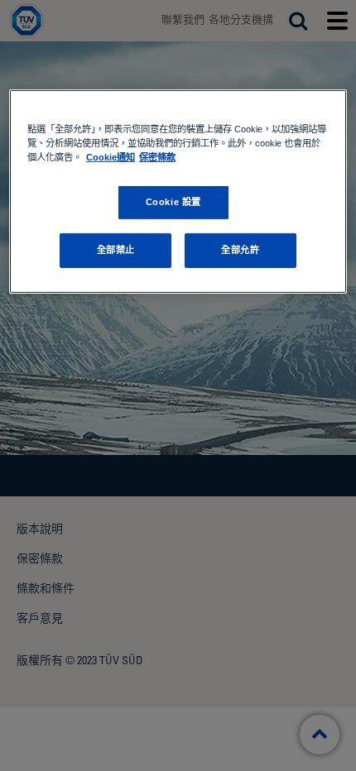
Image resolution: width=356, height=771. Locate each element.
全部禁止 (116, 250)
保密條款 (157, 157)
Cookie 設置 (173, 202)
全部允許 (240, 250)
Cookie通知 (110, 157)
